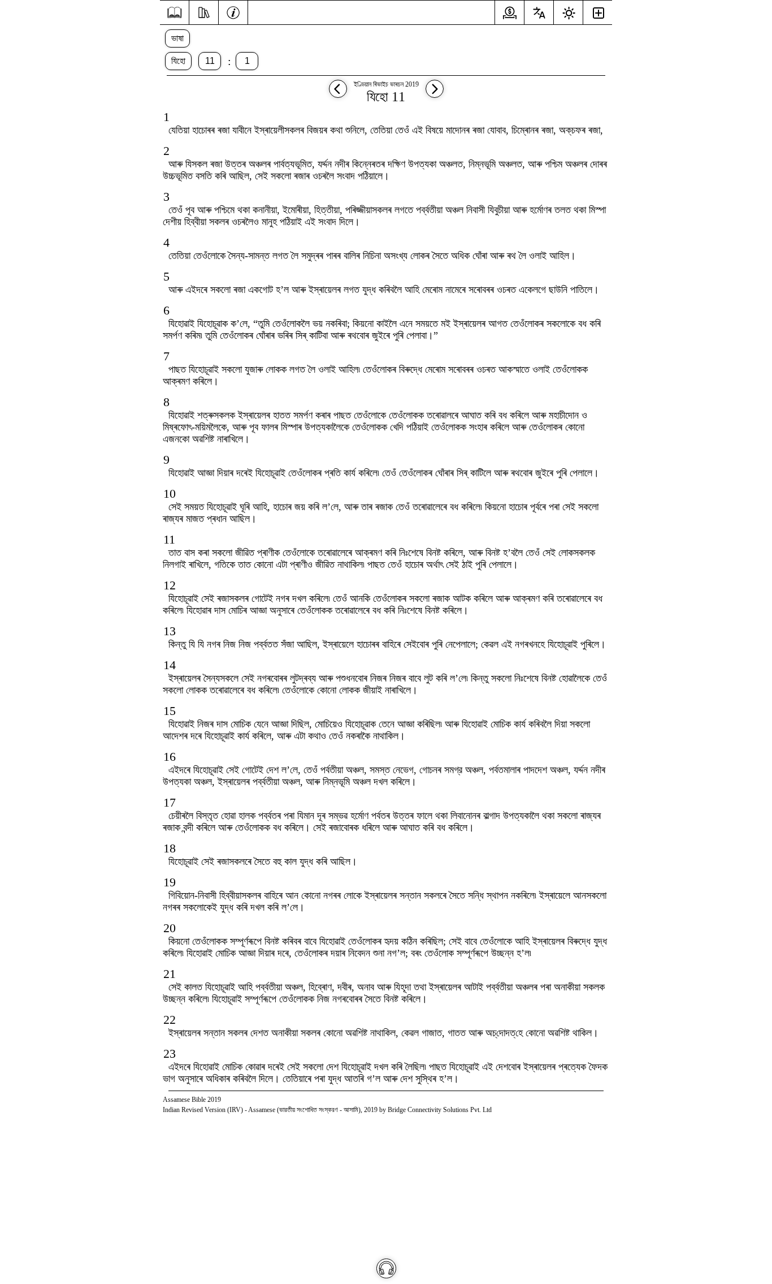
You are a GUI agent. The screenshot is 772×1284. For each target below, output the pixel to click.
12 (169, 585)
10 (169, 493)
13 (169, 631)
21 (169, 974)
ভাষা (177, 38)
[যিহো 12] (434, 94)
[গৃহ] (174, 13)
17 (169, 802)
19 (169, 882)
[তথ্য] (233, 11)
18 (169, 848)
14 (169, 665)
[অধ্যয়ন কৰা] (203, 11)
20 (169, 928)
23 (169, 1053)
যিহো (178, 61)
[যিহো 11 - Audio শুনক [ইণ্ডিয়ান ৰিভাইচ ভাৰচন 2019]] (386, 1268)
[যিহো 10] (337, 94)
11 (210, 61)
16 (169, 756)
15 (169, 711)
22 (169, 1019)
